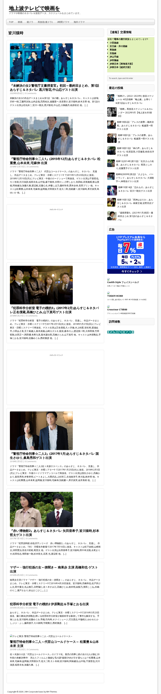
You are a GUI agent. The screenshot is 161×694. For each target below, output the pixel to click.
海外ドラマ (79, 21)
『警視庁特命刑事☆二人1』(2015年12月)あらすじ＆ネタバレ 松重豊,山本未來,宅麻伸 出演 (55, 161)
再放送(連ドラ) (45, 21)
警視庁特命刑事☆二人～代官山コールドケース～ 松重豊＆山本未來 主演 (54, 644)
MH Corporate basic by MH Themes (41, 691)
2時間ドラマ (63, 21)
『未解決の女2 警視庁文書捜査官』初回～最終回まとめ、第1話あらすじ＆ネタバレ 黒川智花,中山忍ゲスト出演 (54, 87)
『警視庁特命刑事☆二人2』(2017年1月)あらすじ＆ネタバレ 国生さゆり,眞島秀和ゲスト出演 (54, 455)
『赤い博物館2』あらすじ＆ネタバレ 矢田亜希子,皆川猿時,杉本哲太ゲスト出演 (54, 533)
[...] (86, 105)
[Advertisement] (55, 233)
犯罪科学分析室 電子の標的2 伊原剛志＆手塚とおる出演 (49, 604)
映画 (20, 21)
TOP (11, 21)
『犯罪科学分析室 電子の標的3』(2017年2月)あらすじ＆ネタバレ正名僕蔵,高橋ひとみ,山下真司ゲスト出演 (54, 310)
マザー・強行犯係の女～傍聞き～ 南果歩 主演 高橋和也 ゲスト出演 (54, 569)
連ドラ (30, 21)
